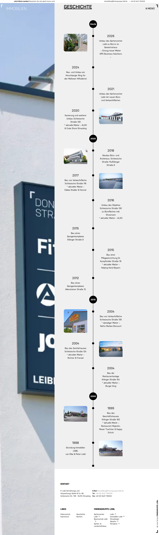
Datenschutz (65, 514)
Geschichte (80, 514)
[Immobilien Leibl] (16, 9)
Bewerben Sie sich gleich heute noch (34, 1)
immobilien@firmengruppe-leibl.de (116, 1)
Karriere (79, 517)
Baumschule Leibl (100, 519)
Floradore (113, 524)
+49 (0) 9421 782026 (137, 1)
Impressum (64, 517)
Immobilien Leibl (116, 517)
